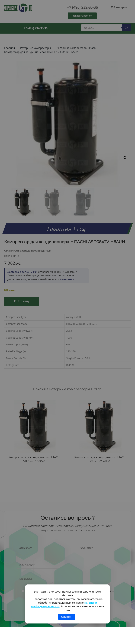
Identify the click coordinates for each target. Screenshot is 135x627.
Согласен (66, 616)
